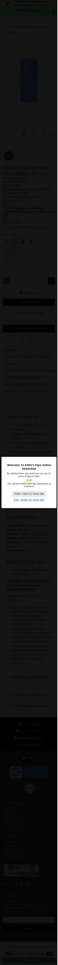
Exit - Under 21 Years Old (29, 500)
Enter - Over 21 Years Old (29, 493)
